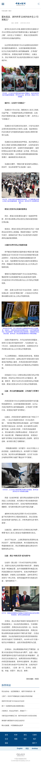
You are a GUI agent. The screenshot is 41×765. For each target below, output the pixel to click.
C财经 (35, 735)
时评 (15, 735)
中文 (27, 748)
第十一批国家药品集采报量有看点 (13, 706)
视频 (15, 739)
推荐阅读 (6, 685)
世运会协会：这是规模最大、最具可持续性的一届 (18, 691)
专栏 (25, 739)
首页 (6, 735)
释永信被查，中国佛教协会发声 (12, 725)
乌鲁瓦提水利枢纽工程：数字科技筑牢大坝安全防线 (19, 716)
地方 (34, 739)
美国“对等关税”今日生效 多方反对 (13, 701)
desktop (35, 748)
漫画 (6, 743)
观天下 (34, 743)
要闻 (10, 11)
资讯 (25, 735)
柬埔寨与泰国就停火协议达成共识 (13, 720)
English (20, 748)
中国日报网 (4, 11)
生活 (6, 739)
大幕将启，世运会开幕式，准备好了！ (15, 711)
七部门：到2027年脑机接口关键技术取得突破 (17, 696)
